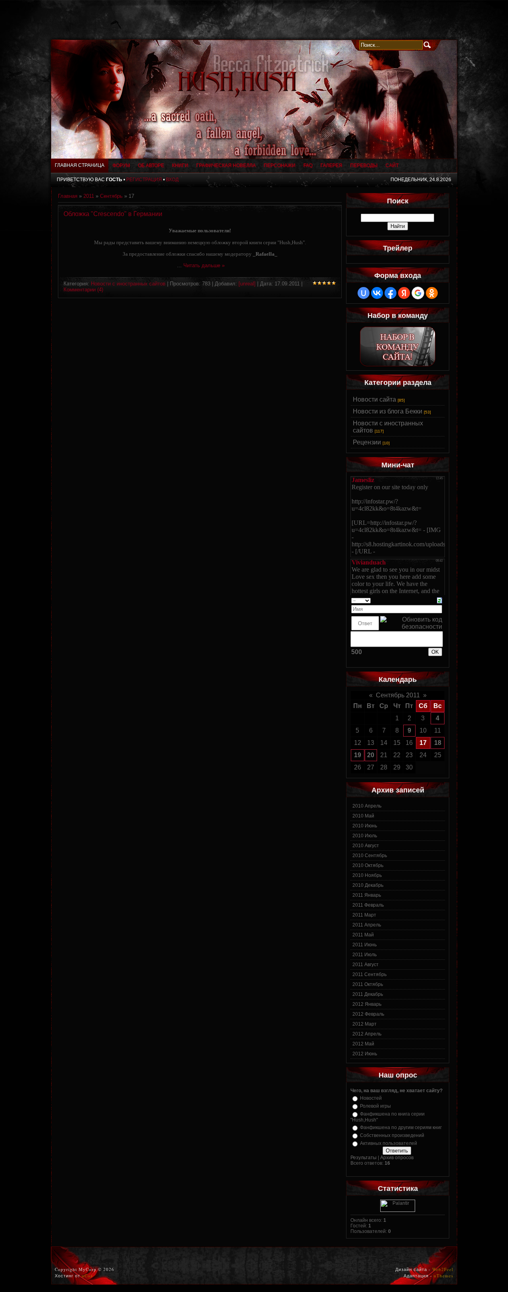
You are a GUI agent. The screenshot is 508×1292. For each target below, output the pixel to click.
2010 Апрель (366, 806)
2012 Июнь (364, 1054)
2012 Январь (366, 1004)
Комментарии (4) (83, 290)
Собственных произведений (392, 1135)
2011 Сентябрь (369, 974)
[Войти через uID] (363, 293)
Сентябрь (111, 196)
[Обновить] (439, 600)
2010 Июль (364, 835)
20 (370, 755)
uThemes (443, 1276)
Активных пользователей (388, 1143)
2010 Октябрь (367, 865)
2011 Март (364, 915)
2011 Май (363, 935)
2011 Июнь (364, 944)
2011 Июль (364, 954)
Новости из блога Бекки (387, 411)
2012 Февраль (368, 1014)
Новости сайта (374, 399)
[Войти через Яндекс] (404, 293)
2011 (88, 196)
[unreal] (247, 284)
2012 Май (363, 1044)
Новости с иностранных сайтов (128, 284)
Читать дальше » (204, 265)
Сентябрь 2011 (398, 695)
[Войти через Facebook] (390, 293)
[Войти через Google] (418, 293)
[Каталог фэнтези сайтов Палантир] (397, 1210)
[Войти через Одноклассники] (432, 293)
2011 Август (365, 964)
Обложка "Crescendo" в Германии (113, 214)
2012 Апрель (366, 1034)
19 (357, 755)
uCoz (87, 1276)
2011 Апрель (366, 925)
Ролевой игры (375, 1106)
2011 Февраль (368, 905)
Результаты (363, 1157)
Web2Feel (442, 1269)
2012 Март (364, 1024)
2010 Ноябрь (367, 875)
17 (423, 742)
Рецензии (367, 442)
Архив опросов (397, 1157)
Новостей (371, 1098)
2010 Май (363, 816)
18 (437, 742)
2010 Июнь (364, 826)
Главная (67, 196)
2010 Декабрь (367, 885)
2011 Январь (366, 895)
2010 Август (365, 845)
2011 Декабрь (367, 994)
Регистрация (144, 179)
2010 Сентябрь (369, 855)
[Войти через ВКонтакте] (377, 293)
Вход (172, 179)
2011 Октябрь (367, 984)
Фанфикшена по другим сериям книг (401, 1127)
